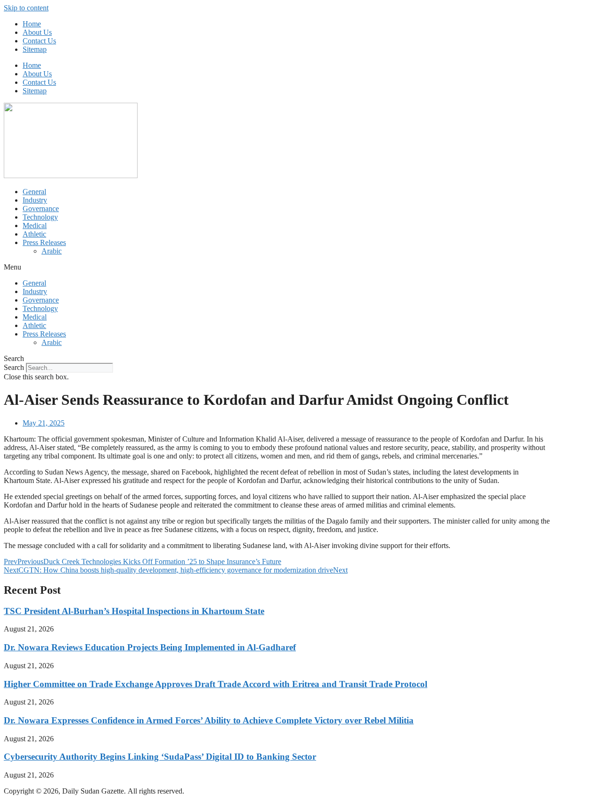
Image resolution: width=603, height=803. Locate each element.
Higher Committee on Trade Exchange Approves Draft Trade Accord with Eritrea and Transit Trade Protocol (215, 684)
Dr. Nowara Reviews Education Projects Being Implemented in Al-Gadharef (150, 647)
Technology (40, 217)
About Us (37, 32)
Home (32, 24)
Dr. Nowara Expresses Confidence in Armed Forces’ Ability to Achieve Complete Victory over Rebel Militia (209, 720)
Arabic (51, 251)
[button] (301, 267)
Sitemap (35, 49)
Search (14, 367)
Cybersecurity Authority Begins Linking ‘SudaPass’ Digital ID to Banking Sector (160, 757)
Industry (35, 200)
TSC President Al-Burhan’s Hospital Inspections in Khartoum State (134, 611)
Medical (35, 225)
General (34, 192)
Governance (41, 209)
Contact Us (39, 41)
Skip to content (26, 8)
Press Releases (44, 242)
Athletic (34, 234)
